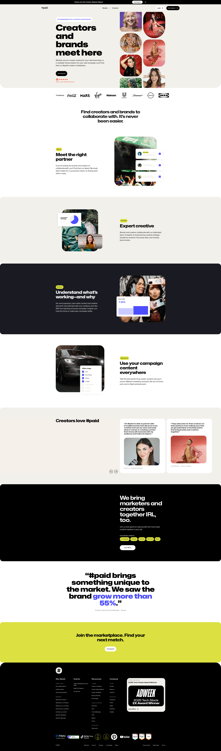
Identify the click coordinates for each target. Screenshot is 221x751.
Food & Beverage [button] (96, 712)
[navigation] (44, 8)
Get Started (61, 73)
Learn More (127, 547)
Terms (163, 745)
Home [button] (93, 721)
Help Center (156, 745)
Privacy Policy (146, 745)
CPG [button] (93, 715)
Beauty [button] (93, 718)
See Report (137, 2)
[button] (145, 2)
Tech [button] (93, 708)
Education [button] (94, 705)
